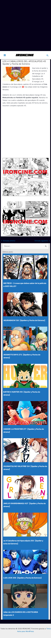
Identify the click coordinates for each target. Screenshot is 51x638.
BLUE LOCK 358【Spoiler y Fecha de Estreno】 (22, 578)
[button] (47, 55)
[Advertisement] (25, 25)
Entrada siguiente (42, 241)
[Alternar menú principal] (4, 55)
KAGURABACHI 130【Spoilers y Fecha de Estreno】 (24, 320)
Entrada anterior (8, 241)
